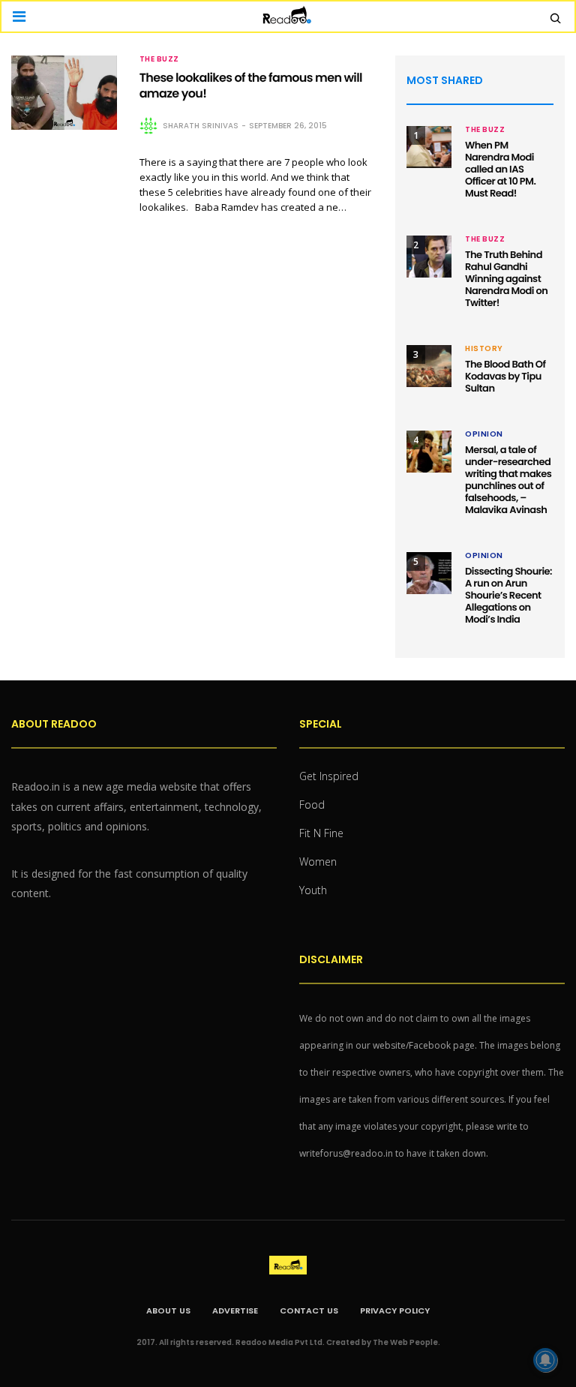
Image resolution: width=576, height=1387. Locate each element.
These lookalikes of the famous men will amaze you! (251, 85)
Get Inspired (328, 776)
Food (312, 804)
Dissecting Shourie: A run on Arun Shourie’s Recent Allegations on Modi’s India (508, 595)
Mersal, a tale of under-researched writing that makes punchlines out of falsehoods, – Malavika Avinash (508, 480)
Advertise (235, 1310)
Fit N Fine (321, 833)
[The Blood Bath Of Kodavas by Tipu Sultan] (429, 366)
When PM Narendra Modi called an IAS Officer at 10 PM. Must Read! (500, 169)
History (484, 349)
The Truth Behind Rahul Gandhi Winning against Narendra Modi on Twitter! (506, 279)
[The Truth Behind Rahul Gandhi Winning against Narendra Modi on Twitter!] (429, 257)
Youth (313, 890)
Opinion (484, 434)
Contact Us (309, 1310)
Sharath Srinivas (200, 125)
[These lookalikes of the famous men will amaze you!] (64, 93)
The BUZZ (159, 59)
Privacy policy (395, 1310)
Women (318, 861)
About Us (168, 1310)
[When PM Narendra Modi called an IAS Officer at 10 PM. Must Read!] (429, 147)
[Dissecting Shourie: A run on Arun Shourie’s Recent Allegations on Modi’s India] (429, 573)
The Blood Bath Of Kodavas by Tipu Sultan (505, 376)
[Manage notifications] (545, 1360)
